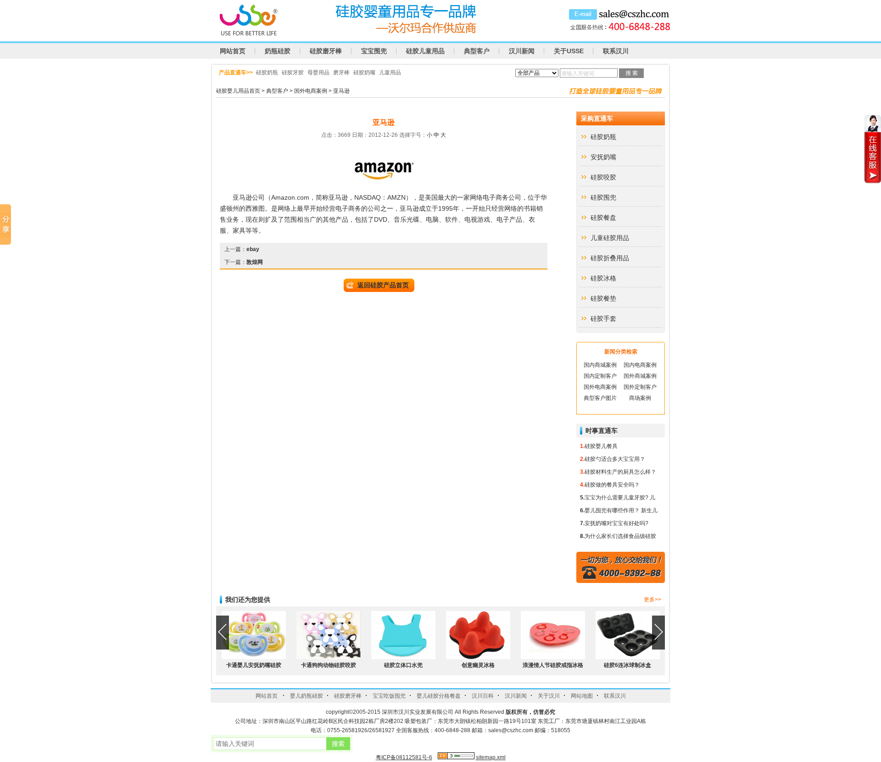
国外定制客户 (640, 387)
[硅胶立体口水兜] (403, 657)
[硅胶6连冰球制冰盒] (628, 657)
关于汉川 (549, 696)
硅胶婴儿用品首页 (238, 91)
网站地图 (582, 696)
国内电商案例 (640, 365)
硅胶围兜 (603, 197)
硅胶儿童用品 (425, 51)
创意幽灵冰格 (478, 665)
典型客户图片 (600, 398)
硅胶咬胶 (603, 177)
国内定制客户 (600, 376)
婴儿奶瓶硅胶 (306, 696)
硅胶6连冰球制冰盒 (627, 665)
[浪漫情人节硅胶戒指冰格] (553, 657)
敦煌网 (254, 262)
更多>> (652, 599)
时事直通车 (601, 430)
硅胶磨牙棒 (326, 51)
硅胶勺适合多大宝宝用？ (615, 459)
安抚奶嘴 (603, 157)
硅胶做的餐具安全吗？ (612, 485)
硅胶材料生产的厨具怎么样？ (620, 472)
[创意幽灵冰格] (478, 657)
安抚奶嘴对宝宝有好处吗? (616, 523)
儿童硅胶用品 (610, 237)
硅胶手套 (603, 318)
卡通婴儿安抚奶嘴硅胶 (253, 665)
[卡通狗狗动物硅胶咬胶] (328, 657)
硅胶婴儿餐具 (601, 446)
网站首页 (232, 51)
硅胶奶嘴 (364, 72)
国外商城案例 (640, 376)
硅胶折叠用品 (610, 258)
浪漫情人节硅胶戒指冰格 (553, 665)
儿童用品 (390, 72)
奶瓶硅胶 (277, 51)
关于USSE (569, 51)
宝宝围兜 (374, 51)
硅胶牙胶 (293, 72)
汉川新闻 (522, 51)
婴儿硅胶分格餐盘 (439, 696)
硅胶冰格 (603, 278)
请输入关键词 (577, 73)
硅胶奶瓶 (267, 72)
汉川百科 (483, 696)
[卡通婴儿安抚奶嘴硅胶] (254, 657)
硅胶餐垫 (603, 298)
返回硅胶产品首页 (383, 285)
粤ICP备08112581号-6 (404, 757)
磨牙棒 (341, 72)
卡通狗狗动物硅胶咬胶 (328, 665)
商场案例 (640, 398)
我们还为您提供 (247, 599)
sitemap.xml (491, 757)
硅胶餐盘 (603, 217)
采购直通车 (597, 118)
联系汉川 (616, 51)
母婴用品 (318, 72)
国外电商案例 (310, 91)
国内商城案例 (600, 365)
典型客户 (477, 51)
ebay (252, 249)
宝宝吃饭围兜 (389, 696)
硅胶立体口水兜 (403, 665)
